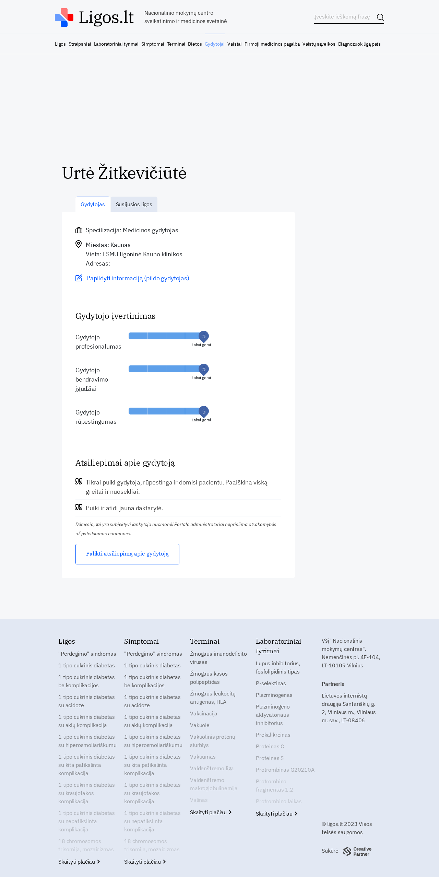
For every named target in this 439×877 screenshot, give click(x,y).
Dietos (195, 44)
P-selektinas (271, 683)
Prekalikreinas (273, 734)
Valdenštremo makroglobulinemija (214, 784)
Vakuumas (203, 756)
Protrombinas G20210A (285, 769)
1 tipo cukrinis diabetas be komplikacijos (86, 681)
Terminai (176, 44)
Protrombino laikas (279, 801)
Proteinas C (270, 746)
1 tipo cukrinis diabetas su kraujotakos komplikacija (86, 793)
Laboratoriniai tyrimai (116, 44)
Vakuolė (200, 725)
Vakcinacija (203, 713)
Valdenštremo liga (212, 768)
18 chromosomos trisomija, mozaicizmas (86, 845)
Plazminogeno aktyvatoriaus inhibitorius (273, 714)
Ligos (60, 44)
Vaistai (234, 44)
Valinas (199, 799)
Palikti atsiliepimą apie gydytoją (127, 553)
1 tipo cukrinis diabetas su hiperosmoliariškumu (87, 740)
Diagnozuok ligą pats (359, 44)
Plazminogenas (274, 694)
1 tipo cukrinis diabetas (86, 665)
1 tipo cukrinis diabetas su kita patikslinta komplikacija (86, 764)
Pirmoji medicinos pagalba (272, 44)
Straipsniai (80, 44)
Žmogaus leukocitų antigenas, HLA (213, 697)
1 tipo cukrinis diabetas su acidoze (86, 701)
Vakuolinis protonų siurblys (212, 740)
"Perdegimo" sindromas (87, 653)
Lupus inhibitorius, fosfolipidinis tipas (278, 667)
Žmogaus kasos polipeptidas (209, 677)
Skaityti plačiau (77, 861)
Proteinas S (270, 758)
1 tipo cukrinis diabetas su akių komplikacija (86, 720)
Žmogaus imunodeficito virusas (218, 657)
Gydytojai (215, 44)
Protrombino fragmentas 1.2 (274, 785)
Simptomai (152, 44)
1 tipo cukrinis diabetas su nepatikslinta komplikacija (86, 821)
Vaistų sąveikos (318, 44)
